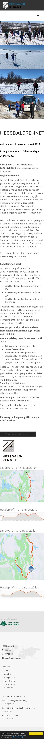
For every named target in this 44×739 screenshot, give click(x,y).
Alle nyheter (8, 688)
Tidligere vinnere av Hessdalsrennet (18, 434)
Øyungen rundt (9, 677)
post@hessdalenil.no (13, 658)
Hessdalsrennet (9, 681)
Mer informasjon (18, 737)
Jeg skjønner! (36, 734)
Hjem (5, 671)
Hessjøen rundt (9, 684)
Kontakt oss (8, 674)
